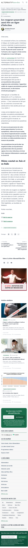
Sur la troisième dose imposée (10, 393)
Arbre (3, 505)
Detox (19, 515)
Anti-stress (4, 481)
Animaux (3, 478)
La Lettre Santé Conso (7, 446)
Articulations (5, 487)
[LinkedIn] (15, 234)
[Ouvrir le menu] (26, 2)
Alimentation (5, 462)
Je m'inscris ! (19, 417)
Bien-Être (17, 505)
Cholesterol (5, 512)
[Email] (18, 234)
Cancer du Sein (13, 507)
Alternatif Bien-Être (6, 472)
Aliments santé (5, 469)
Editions (11, 517)
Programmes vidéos (7, 449)
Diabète (4, 517)
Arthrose (3, 484)
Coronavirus (6, 355)
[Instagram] (7, 262)
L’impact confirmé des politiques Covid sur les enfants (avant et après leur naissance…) (14, 323)
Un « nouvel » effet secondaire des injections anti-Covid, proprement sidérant (13, 358)
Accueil (3, 8)
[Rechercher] (23, 2)
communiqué (11, 58)
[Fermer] (26, 533)
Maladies (5, 319)
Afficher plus (4, 494)
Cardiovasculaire (6, 510)
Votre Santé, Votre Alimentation (10, 443)
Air (3, 502)
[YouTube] (11, 262)
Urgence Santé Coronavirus (13, 8)
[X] (12, 234)
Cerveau (16, 510)
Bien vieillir (4, 490)
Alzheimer (4, 475)
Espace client (5, 452)
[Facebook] (8, 234)
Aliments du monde (6, 465)
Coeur (12, 512)
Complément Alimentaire (8, 515)
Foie (17, 517)
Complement (20, 512)
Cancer (4, 507)
